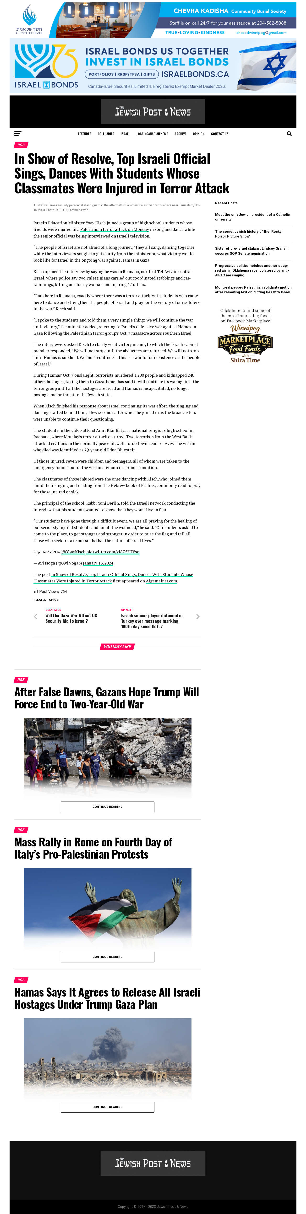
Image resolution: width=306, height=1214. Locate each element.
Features (84, 133)
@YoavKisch (73, 551)
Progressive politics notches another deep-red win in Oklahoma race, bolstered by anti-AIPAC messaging (252, 270)
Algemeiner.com (161, 581)
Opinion (198, 133)
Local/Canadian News (152, 133)
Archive (180, 133)
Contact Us (219, 133)
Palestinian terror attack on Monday (114, 229)
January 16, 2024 (98, 563)
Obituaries (106, 133)
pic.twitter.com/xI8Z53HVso (112, 551)
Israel (125, 133)
